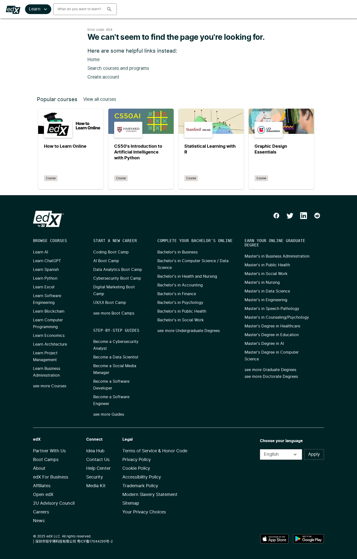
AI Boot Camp (106, 261)
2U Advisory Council (54, 503)
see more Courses (49, 386)
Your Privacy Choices (144, 512)
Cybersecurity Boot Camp (117, 278)
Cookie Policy (136, 468)
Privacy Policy (136, 460)
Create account (103, 77)
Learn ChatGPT (47, 261)
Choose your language (281, 441)
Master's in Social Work (266, 274)
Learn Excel (43, 287)
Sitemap (130, 503)
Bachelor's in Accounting (180, 285)
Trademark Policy (140, 486)
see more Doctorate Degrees (271, 377)
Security (94, 477)
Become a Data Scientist (115, 357)
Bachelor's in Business (177, 252)
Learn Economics (49, 336)
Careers (41, 512)
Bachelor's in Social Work (180, 320)
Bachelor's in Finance (176, 294)
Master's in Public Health (267, 265)
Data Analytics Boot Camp (117, 270)
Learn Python (45, 278)
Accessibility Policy (141, 477)
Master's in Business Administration (277, 256)
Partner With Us (49, 451)
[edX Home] (48, 219)
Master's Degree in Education (272, 335)
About (39, 468)
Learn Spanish (46, 270)
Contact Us (98, 460)
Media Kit (96, 486)
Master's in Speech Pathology (272, 309)
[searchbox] (78, 9)
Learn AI (40, 252)
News (39, 521)
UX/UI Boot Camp (109, 303)
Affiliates (42, 486)
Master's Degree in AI (264, 344)
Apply (314, 454)
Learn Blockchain (48, 311)
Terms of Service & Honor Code (154, 451)
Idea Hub (95, 451)
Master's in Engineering (266, 300)
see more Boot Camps (113, 313)
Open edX (43, 495)
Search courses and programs (118, 68)
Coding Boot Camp (111, 252)
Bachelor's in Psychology (180, 303)
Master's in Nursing (262, 282)
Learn (35, 9)
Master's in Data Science (267, 291)
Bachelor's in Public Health (181, 311)
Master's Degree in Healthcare (272, 326)
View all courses (99, 99)
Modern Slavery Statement (150, 495)
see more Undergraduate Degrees (188, 331)
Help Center (98, 468)
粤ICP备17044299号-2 (95, 541)
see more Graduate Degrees (270, 370)
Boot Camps (46, 460)
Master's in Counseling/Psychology (277, 317)
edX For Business (50, 477)
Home (93, 59)
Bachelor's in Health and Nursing (187, 276)
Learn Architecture (50, 344)
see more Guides (108, 414)
